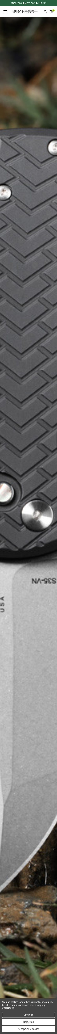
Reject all (28, 1022)
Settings (28, 1015)
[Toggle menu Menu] (5, 12)
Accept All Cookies (28, 1029)
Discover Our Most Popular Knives (28, 3)
